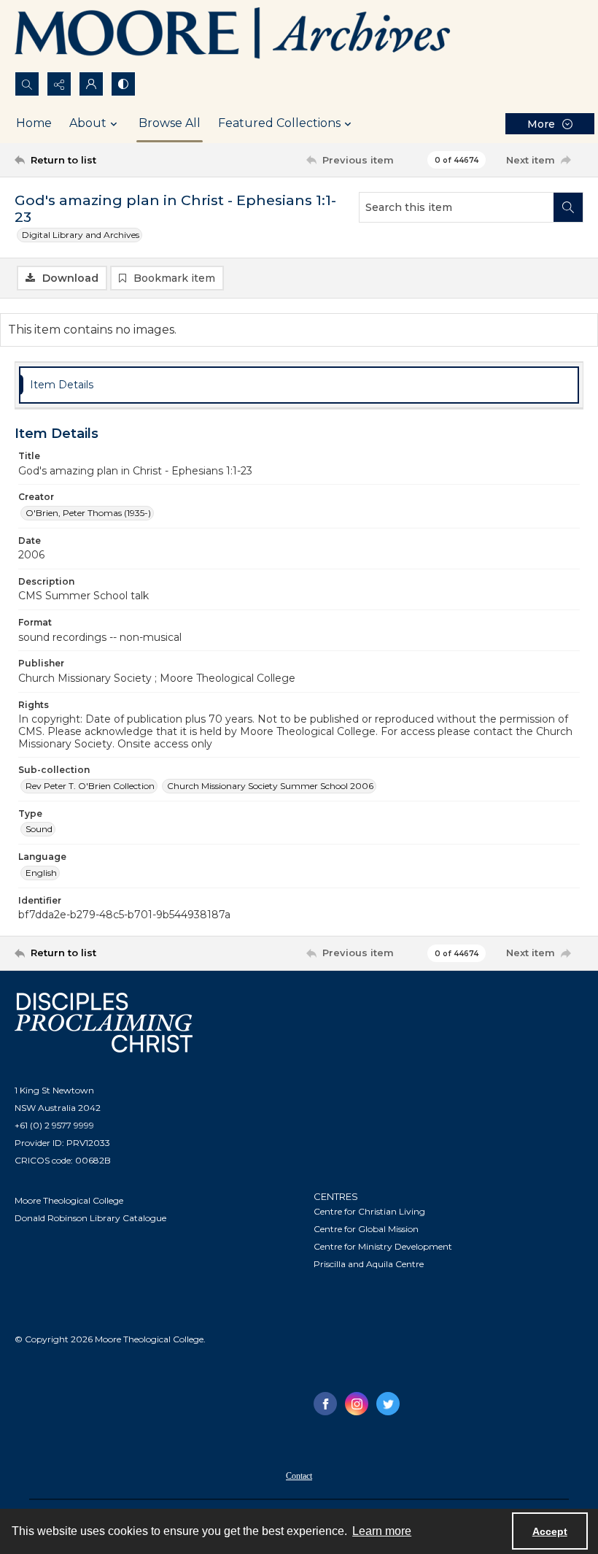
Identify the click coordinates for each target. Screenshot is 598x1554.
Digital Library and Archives (80, 234)
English (41, 872)
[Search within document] (568, 207)
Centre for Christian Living (369, 1211)
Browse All (170, 123)
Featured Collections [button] (279, 123)
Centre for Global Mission (366, 1228)
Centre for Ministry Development (383, 1246)
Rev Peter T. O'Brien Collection (90, 785)
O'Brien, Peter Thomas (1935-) (88, 512)
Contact (299, 1476)
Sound (39, 828)
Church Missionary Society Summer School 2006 (270, 785)
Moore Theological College (69, 1200)
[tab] (299, 385)
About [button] (87, 123)
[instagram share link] (356, 1403)
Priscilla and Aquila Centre (369, 1263)
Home (34, 123)
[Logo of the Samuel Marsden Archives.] (233, 35)
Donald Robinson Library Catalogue (90, 1217)
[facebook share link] (325, 1403)
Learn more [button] (381, 1531)
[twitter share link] (388, 1403)
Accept (549, 1531)
